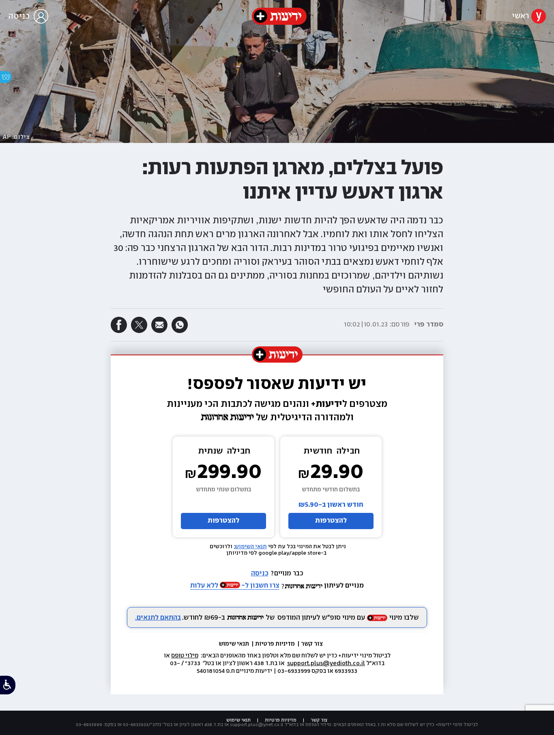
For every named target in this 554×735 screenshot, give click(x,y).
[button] (277, 248)
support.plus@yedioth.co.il (326, 663)
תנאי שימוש (234, 644)
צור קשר (312, 644)
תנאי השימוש (251, 546)
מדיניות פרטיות (275, 644)
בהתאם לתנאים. (158, 618)
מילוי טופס (184, 656)
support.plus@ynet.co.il (256, 724)
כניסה (259, 574)
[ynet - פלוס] (279, 16)
